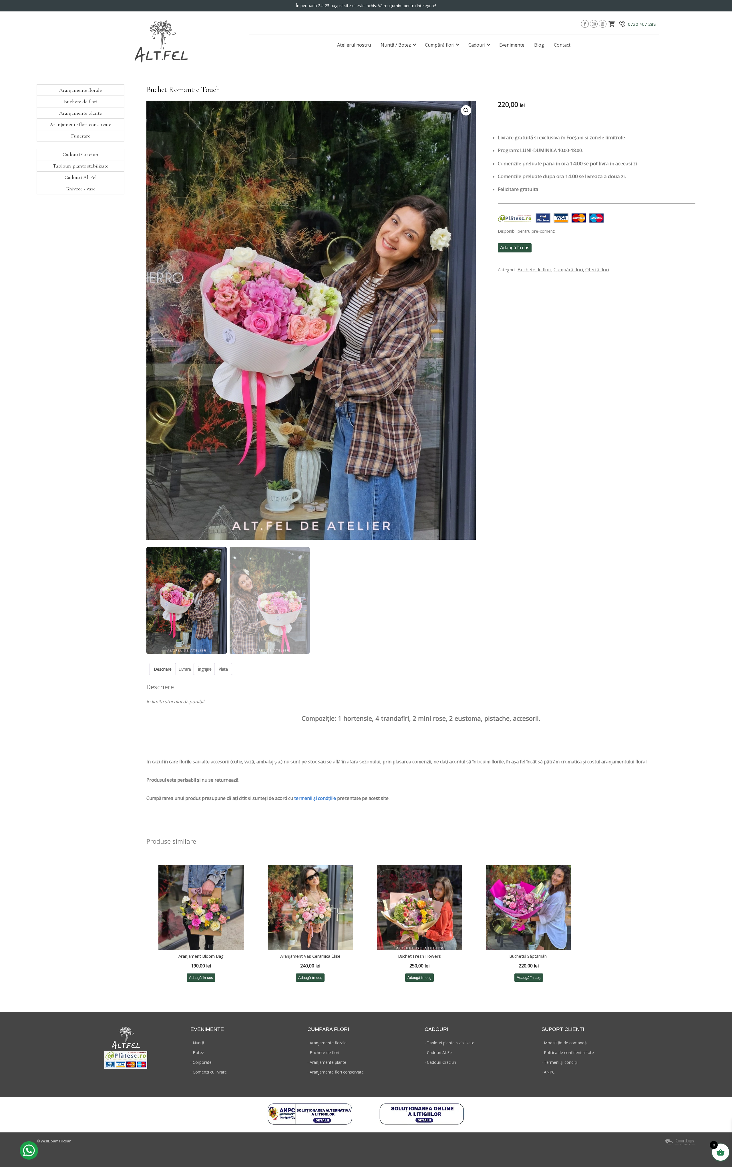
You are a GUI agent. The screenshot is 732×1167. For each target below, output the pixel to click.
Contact (562, 45)
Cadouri (476, 45)
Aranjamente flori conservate (80, 124)
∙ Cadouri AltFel (439, 1052)
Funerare (80, 136)
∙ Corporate (201, 1062)
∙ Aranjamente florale (327, 1042)
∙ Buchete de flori (323, 1052)
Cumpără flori (439, 45)
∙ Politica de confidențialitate (568, 1052)
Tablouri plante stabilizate (80, 166)
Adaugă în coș (514, 247)
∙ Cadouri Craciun (440, 1062)
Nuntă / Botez (396, 45)
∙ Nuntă (197, 1042)
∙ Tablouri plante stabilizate (449, 1042)
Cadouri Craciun (80, 154)
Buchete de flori (534, 269)
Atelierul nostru (354, 45)
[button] (466, 110)
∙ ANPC (548, 1072)
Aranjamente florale (80, 90)
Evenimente (511, 45)
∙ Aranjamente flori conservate (335, 1072)
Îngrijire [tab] (205, 669)
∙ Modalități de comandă (564, 1042)
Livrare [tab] (184, 669)
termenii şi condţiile (315, 798)
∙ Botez (197, 1052)
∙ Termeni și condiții (560, 1062)
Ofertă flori (597, 269)
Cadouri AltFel (81, 177)
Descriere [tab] (163, 669)
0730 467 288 (642, 24)
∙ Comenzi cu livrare (208, 1072)
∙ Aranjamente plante (326, 1062)
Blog (539, 45)
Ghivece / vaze (80, 189)
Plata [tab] (223, 669)
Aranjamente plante (80, 113)
